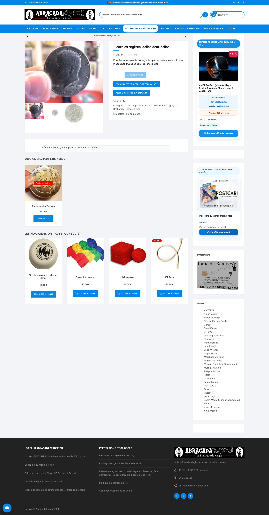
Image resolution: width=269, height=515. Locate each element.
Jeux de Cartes (110, 28)
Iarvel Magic (210, 346)
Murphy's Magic (212, 367)
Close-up (132, 105)
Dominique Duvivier (214, 335)
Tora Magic (210, 396)
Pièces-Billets (133, 109)
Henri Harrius (211, 342)
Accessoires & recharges (140, 28)
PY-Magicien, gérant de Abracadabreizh (120, 463)
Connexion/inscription (37, 3)
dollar (129, 113)
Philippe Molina (212, 371)
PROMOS (67, 28)
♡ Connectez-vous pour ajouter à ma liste (136, 84)
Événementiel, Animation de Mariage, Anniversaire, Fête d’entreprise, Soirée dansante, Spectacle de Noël (128, 473)
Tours (81, 28)
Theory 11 (209, 392)
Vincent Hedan (212, 407)
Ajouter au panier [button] (44, 294)
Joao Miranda (211, 349)
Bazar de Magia (212, 317)
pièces (136, 113)
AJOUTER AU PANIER (135, 75)
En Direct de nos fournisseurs (180, 28)
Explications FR (213, 28)
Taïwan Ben (210, 378)
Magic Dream (211, 353)
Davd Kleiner (210, 328)
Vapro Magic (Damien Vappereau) (222, 400)
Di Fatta (208, 331)
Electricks (209, 339)
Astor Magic (210, 314)
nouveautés (50, 28)
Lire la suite (45, 219)
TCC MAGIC (210, 385)
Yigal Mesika (210, 410)
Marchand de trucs (214, 357)
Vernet (207, 403)
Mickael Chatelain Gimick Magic (221, 364)
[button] (98, 45)
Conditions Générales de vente (115, 490)
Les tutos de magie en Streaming (116, 455)
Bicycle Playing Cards (215, 321)
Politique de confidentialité (113, 482)
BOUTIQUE (32, 28)
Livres (93, 28)
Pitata (207, 374)
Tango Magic (211, 382)
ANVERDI (209, 310)
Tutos (231, 28)
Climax (207, 324)
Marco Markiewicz (213, 360)
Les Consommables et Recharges (155, 105)
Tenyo (207, 389)
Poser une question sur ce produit (131, 93)
